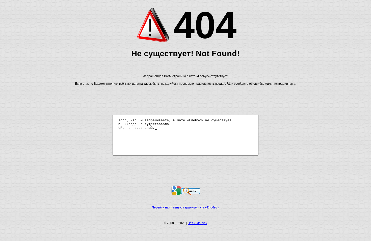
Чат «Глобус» (197, 223)
